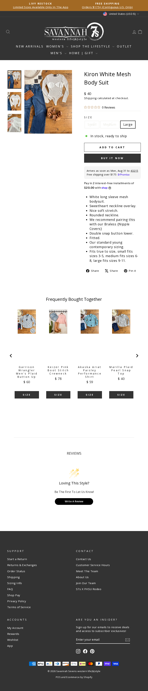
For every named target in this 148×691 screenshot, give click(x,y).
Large (127, 124)
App (10, 645)
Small (92, 124)
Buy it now (112, 158)
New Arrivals (29, 46)
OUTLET (124, 46)
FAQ (10, 589)
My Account (15, 628)
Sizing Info (14, 583)
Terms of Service (19, 607)
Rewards (13, 634)
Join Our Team (86, 583)
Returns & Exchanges (22, 565)
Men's (57, 53)
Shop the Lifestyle (91, 46)
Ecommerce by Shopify (79, 677)
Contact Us (83, 559)
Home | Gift (82, 53)
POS (58, 677)
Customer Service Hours (93, 565)
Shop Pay (13, 595)
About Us (82, 577)
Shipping (90, 98)
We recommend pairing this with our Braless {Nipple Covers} (112, 224)
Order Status (16, 571)
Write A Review (74, 501)
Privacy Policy (16, 601)
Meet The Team (87, 571)
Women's (56, 46)
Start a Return (17, 559)
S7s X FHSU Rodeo (88, 589)
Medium (109, 124)
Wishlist (12, 640)
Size (88, 117)
